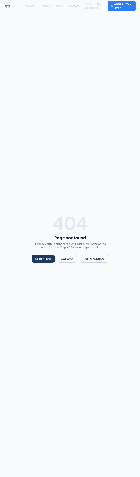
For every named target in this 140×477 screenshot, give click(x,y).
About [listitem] (59, 5)
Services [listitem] (45, 5)
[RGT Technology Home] (13, 6)
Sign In (99, 5)
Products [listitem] (28, 5)
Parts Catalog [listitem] (90, 5)
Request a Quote (94, 258)
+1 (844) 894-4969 (122, 5)
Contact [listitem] (74, 5)
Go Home (67, 258)
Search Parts (43, 258)
